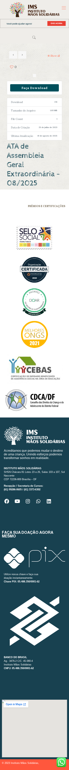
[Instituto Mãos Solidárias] (34, 9)
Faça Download (34, 88)
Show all (55, 55)
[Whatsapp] (38, 501)
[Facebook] (7, 501)
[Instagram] (28, 501)
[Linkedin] (49, 501)
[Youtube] (17, 501)
